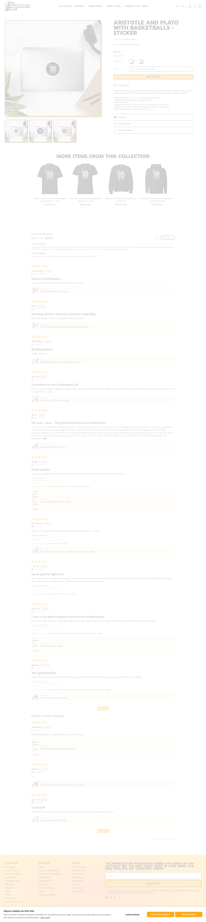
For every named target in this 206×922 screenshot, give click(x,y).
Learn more (45, 917)
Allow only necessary (160, 914)
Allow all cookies (188, 914)
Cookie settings (132, 914)
